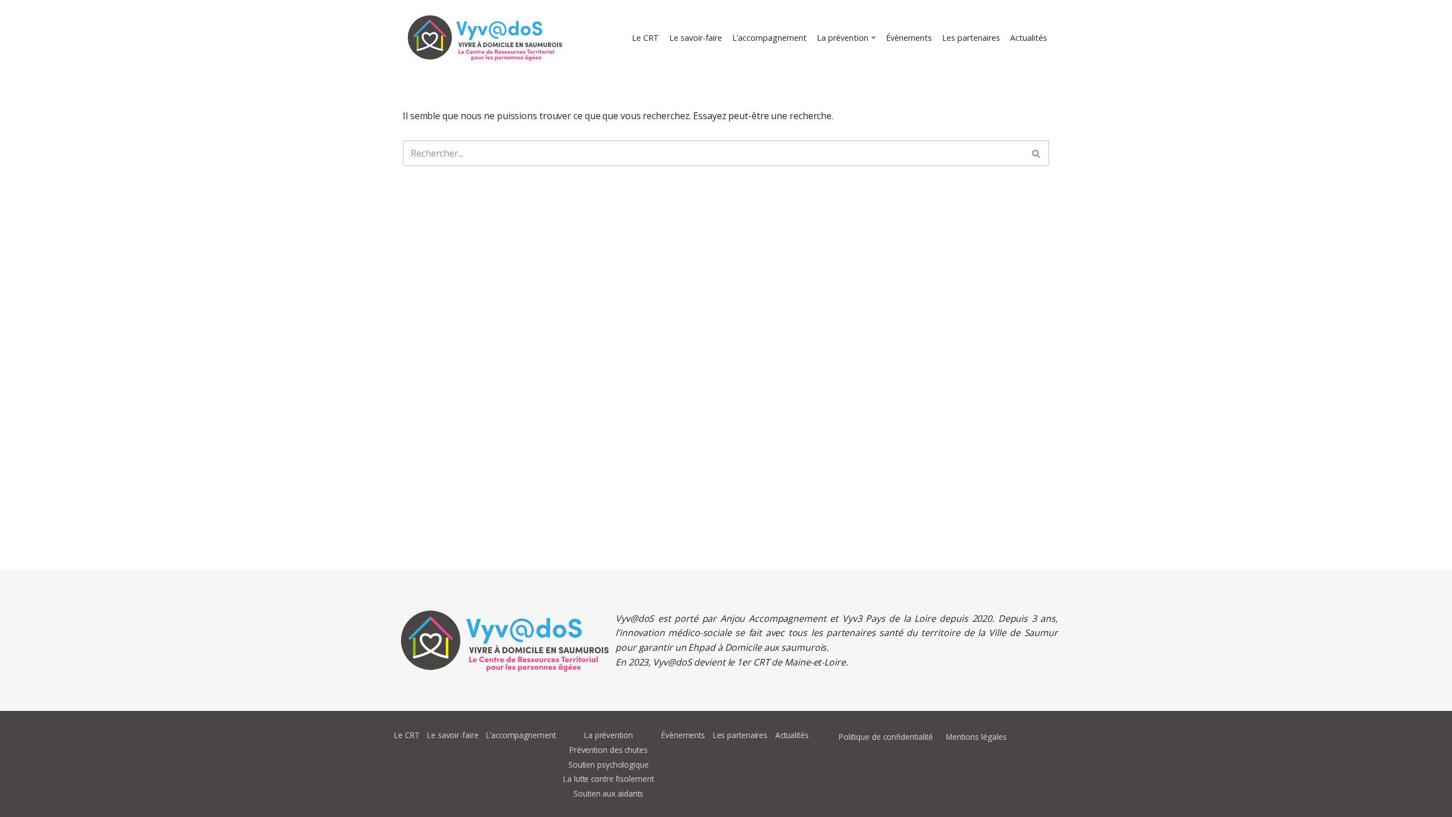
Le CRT (645, 37)
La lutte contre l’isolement (608, 778)
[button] (873, 37)
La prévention (608, 735)
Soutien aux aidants (608, 793)
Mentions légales (976, 736)
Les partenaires (971, 37)
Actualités (1028, 37)
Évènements (909, 37)
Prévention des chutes (608, 749)
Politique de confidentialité (886, 736)
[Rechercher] (1036, 153)
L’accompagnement (769, 37)
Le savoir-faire (695, 37)
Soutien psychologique (608, 764)
